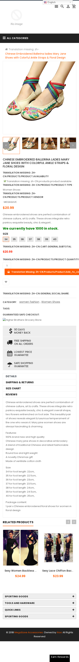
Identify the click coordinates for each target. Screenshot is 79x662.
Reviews (11, 394)
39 (46, 239)
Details (11, 376)
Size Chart (13, 388)
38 (38, 239)
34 (6, 239)
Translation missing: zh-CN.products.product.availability (26, 174)
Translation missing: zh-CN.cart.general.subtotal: (37, 246)
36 (22, 239)
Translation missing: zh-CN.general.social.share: (36, 293)
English (51, 2)
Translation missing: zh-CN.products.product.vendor (23, 195)
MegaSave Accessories (28, 632)
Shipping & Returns (20, 382)
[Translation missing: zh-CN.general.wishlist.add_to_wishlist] (6, 282)
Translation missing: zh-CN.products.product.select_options (26, 568)
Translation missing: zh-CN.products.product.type (37, 185)
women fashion (29, 302)
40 (54, 239)
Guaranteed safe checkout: (21, 314)
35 (14, 239)
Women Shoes (50, 302)
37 (30, 239)
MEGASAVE (10, 202)
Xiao (59, 632)
